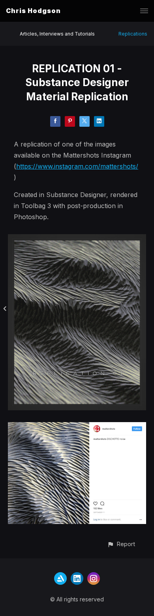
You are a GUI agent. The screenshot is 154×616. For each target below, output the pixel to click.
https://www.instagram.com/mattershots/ (77, 166)
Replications (132, 34)
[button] (121, 544)
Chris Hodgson (33, 11)
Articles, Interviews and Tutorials (57, 34)
